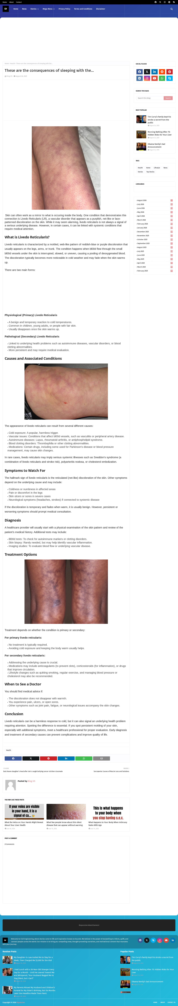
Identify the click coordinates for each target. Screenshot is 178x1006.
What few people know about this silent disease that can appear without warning (65, 823)
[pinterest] (169, 2)
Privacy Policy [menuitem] (64, 9)
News (165, 168)
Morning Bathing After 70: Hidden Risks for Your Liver (160, 133)
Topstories (21, 1002)
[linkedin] (154, 71)
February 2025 (154, 271)
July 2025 (155, 251)
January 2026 (155, 228)
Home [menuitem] (15, 9)
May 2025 (154, 259)
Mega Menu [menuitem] (47, 9)
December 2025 (155, 232)
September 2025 (154, 243)
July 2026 (154, 204)
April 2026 (155, 216)
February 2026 (155, 224)
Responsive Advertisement (89, 925)
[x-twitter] (160, 2)
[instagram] (164, 2)
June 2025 (155, 255)
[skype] (173, 2)
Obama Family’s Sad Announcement (156, 145)
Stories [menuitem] (33, 9)
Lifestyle (157, 168)
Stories (140, 172)
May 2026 (154, 212)
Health (12, 63)
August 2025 (154, 247)
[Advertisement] (81, 39)
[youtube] (154, 78)
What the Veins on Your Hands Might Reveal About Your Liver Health (24, 823)
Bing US (9, 76)
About (11, 2)
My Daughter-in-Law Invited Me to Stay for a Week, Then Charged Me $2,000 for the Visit (33, 959)
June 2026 (155, 208)
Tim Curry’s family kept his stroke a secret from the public (159, 120)
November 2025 (155, 236)
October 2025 (155, 239)
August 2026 (154, 200)
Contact (19, 2)
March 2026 (155, 220)
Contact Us (171, 1002)
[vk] (139, 78)
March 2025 (155, 267)
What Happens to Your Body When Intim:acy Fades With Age (107, 823)
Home (5, 2)
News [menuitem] (24, 9)
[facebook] (155, 2)
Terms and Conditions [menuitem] (83, 9)
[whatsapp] (162, 78)
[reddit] (162, 71)
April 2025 (154, 263)
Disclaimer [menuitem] (100, 9)
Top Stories (150, 172)
